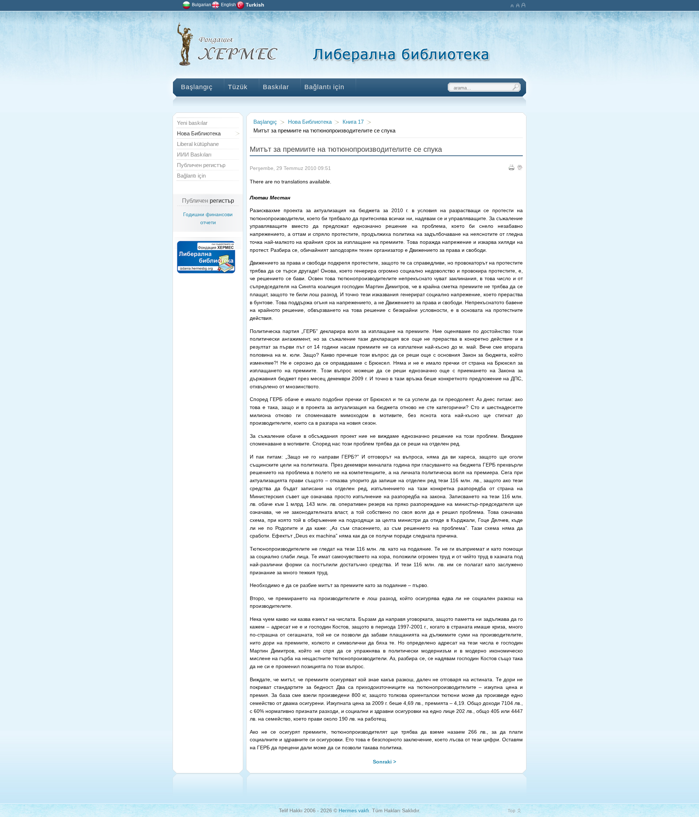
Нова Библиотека (310, 122)
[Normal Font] (517, 4)
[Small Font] (511, 4)
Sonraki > (384, 762)
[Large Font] (523, 4)
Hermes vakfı (354, 810)
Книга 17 (353, 122)
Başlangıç (265, 122)
